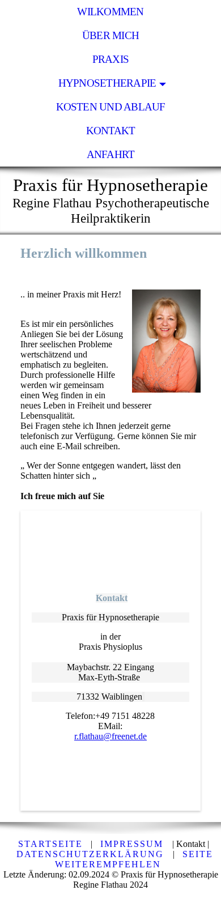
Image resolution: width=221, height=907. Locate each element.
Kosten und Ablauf (110, 107)
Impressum (133, 844)
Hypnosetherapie (107, 83)
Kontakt (110, 131)
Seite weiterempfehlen (134, 859)
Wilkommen (110, 12)
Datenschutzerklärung (91, 854)
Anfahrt (111, 154)
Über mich (110, 35)
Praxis (110, 59)
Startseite (50, 844)
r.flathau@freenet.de (110, 736)
